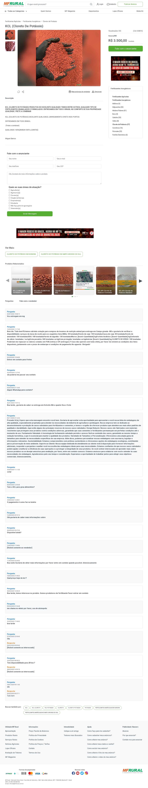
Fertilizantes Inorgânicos (31, 21)
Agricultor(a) (15, 190)
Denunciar (98, 92)
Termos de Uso (34, 753)
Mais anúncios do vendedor (81, 92)
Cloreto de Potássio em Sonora (21, 254)
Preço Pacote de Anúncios (39, 731)
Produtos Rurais (11, 735)
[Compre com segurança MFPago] (9, 773)
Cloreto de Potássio (50, 21)
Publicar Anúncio (130, 4)
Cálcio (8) (115, 121)
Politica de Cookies (36, 740)
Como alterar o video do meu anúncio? (101, 757)
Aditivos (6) (116, 103)
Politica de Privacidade (37, 735)
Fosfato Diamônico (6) (120, 135)
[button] (91, 4)
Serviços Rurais (11, 740)
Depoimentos (94, 11)
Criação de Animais (17, 198)
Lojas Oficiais (118, 11)
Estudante (14, 203)
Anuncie (125, 731)
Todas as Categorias (16, 11)
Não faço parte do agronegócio (21, 206)
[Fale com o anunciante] (18, 91)
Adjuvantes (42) (117, 107)
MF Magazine (70, 11)
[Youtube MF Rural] (78, 773)
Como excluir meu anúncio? (97, 748)
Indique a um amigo (71, 731)
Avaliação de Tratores (13, 753)
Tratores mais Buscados (73, 735)
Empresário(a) (16, 200)
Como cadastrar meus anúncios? (99, 735)
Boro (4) (115, 114)
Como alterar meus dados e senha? (100, 744)
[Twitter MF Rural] (82, 773)
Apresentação (10, 731)
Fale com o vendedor (28, 301)
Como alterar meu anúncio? (97, 740)
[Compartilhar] (23, 91)
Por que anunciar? (129, 735)
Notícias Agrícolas (12, 744)
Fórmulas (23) (117, 131)
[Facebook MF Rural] (73, 773)
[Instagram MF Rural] (86, 773)
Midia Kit (140, 11)
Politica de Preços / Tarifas (39, 744)
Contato (32, 748)
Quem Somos (46, 11)
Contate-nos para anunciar (132, 740)
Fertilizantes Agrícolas (13, 21)
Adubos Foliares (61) (119, 110)
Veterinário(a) (15, 208)
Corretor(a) (15, 195)
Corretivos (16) (117, 128)
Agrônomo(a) (15, 193)
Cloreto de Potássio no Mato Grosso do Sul (61, 254)
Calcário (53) (116, 117)
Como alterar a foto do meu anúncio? (101, 753)
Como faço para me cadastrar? (98, 731)
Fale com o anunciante (125, 48)
